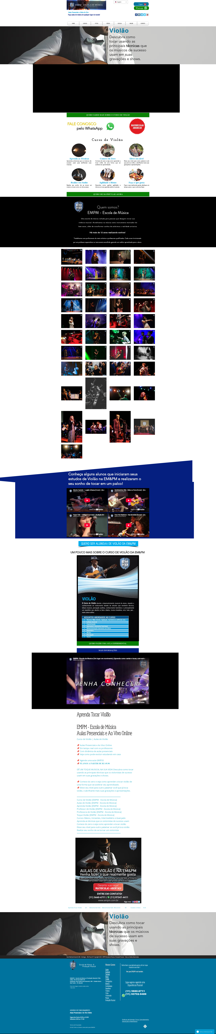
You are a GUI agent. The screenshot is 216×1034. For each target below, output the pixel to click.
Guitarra (107, 972)
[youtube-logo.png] (147, 14)
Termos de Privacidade (75, 1025)
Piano (107, 976)
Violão (107, 979)
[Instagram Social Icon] (139, 14)
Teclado (107, 974)
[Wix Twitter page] (144, 14)
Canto (107, 969)
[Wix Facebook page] (136, 14)
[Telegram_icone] (142, 14)
